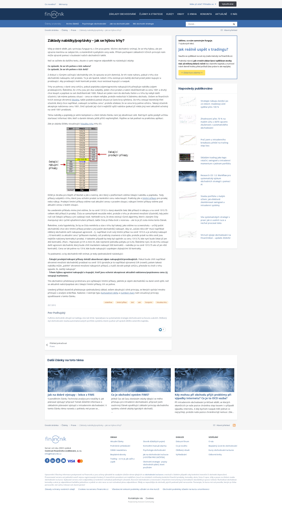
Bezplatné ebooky (118, 454)
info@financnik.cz (53, 454)
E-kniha (192, 14)
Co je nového (181, 445)
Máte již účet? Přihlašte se (202, 4)
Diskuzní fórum (182, 441)
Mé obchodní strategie (143, 23)
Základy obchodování (122, 14)
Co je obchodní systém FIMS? (130, 394)
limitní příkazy (149, 198)
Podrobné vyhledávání (120, 445)
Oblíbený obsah (183, 450)
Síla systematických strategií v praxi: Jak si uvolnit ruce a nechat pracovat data (215, 220)
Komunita (206, 14)
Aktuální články (117, 441)
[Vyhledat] (234, 24)
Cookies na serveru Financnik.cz (93, 489)
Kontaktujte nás (135, 498)
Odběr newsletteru (118, 450)
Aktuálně (221, 14)
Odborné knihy (215, 454)
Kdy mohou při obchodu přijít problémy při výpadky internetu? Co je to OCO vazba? (203, 396)
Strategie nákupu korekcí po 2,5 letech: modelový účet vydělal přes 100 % (214, 104)
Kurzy (170, 14)
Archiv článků (72, 23)
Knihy (180, 14)
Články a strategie (151, 14)
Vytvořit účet (227, 4)
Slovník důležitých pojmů (154, 441)
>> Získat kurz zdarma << (192, 72)
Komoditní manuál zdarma (154, 445)
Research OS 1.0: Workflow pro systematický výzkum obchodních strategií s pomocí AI (216, 180)
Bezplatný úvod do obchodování (223, 445)
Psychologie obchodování (94, 23)
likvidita (75, 99)
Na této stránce (220, 24)
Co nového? (50, 4)
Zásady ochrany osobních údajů (60, 489)
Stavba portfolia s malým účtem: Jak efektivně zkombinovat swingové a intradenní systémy (213, 201)
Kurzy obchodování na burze (221, 450)
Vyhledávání (181, 454)
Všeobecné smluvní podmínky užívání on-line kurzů (135, 489)
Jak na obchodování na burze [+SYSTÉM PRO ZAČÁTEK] (155, 456)
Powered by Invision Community (141, 501)
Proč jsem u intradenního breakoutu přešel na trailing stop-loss (214, 142)
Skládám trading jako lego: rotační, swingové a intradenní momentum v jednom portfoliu (216, 160)
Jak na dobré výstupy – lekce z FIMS (71, 394)
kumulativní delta (109, 292)
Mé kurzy (63, 4)
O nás (234, 14)
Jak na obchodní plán (120, 23)
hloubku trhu (87, 123)
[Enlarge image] (88, 159)
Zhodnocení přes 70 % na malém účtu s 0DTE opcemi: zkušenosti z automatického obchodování (214, 123)
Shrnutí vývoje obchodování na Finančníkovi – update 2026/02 (216, 236)
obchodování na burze (154, 474)
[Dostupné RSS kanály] (234, 425)
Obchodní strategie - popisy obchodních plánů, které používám (155, 464)
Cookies (150, 498)
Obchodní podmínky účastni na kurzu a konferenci (186, 489)
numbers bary (128, 292)
